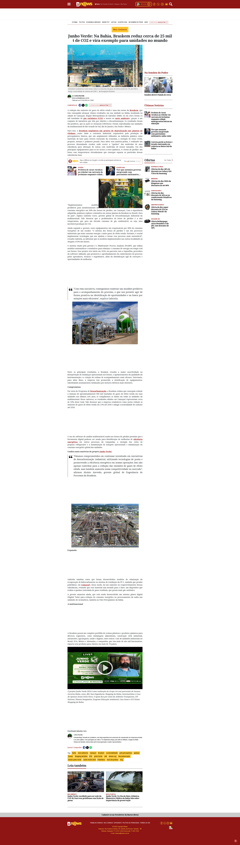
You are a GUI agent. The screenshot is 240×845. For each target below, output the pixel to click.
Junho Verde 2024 (89, 760)
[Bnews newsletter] (159, 22)
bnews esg (112, 756)
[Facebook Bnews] (154, 4)
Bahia (74, 753)
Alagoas (117, 4)
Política (82, 22)
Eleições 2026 (122, 22)
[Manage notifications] (235, 840)
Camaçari (85, 585)
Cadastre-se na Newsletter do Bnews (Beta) (120, 814)
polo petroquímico (126, 753)
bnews (70, 756)
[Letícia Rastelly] (70, 96)
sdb (105, 756)
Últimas (74, 22)
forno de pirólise (112, 760)
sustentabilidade (112, 753)
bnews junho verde (74, 760)
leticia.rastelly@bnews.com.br (80, 98)
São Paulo (123, 4)
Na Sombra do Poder (136, 22)
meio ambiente (83, 753)
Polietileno (101, 760)
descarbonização (124, 756)
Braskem (134, 110)
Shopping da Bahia (81, 756)
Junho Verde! (105, 451)
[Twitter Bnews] (158, 4)
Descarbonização (98, 391)
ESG (90, 756)
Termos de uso (145, 823)
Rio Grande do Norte (107, 4)
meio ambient (122, 118)
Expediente (118, 823)
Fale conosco (108, 823)
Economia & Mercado (93, 22)
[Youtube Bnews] (166, 4)
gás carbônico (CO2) (93, 118)
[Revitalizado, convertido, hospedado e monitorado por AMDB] (170, 827)
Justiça (113, 22)
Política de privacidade (130, 823)
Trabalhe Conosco (96, 823)
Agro (146, 22)
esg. (121, 760)
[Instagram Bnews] (162, 4)
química (136, 753)
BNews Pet (106, 22)
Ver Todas (167, 160)
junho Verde (98, 756)
